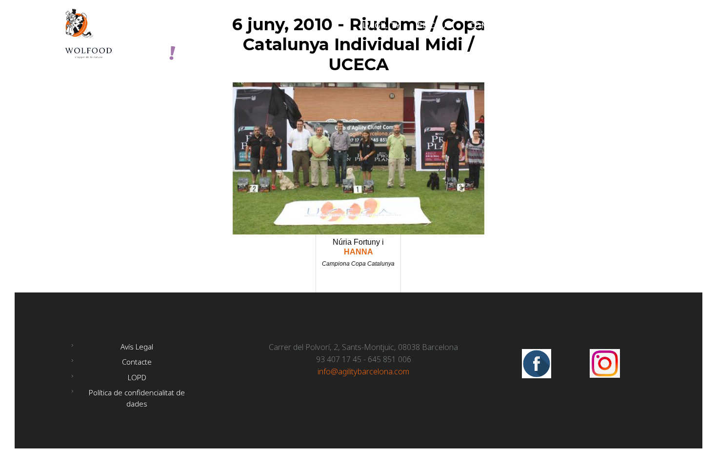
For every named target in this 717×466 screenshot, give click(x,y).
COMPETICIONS (501, 25)
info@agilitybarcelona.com (363, 371)
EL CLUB (434, 25)
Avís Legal (136, 346)
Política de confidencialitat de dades (137, 398)
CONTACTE (625, 25)
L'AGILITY (381, 25)
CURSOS (568, 25)
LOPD (137, 377)
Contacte (137, 362)
